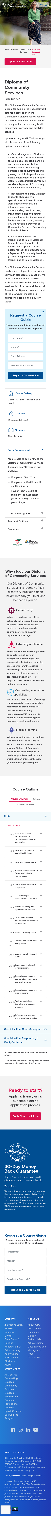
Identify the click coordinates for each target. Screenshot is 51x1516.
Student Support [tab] (25, 804)
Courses (14, 49)
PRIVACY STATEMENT (14, 1452)
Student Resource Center (10, 1332)
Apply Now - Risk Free (20, 61)
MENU (41, 4)
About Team (34, 1328)
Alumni (8, 1365)
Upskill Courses (13, 1411)
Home (7, 49)
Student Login (14, 1324)
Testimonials (34, 1339)
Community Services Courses (11, 1389)
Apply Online (12, 1354)
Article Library (35, 1343)
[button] (25, 838)
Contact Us (34, 1357)
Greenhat (15, 1475)
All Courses (11, 1374)
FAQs (30, 1354)
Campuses (33, 1332)
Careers (32, 1335)
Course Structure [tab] (19, 799)
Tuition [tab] (36, 799)
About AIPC (34, 1324)
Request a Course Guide (26, 375)
